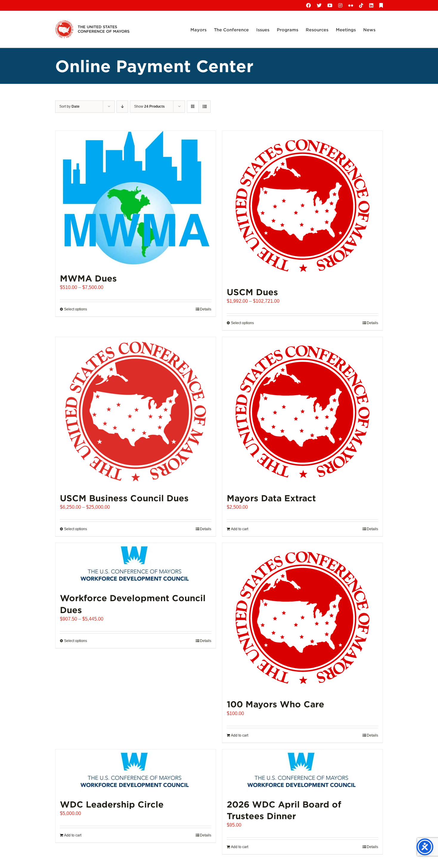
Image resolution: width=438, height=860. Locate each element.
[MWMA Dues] (135, 198)
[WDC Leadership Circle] (135, 770)
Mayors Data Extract (271, 498)
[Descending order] (122, 106)
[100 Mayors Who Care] (302, 617)
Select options (75, 309)
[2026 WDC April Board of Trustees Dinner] (302, 770)
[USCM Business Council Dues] (135, 411)
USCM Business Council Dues (124, 498)
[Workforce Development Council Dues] (135, 564)
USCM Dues (252, 292)
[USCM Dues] (302, 205)
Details (205, 309)
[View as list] (204, 106)
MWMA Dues (88, 278)
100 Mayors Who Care (275, 704)
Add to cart (239, 529)
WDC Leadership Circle (112, 804)
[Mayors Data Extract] (302, 411)
